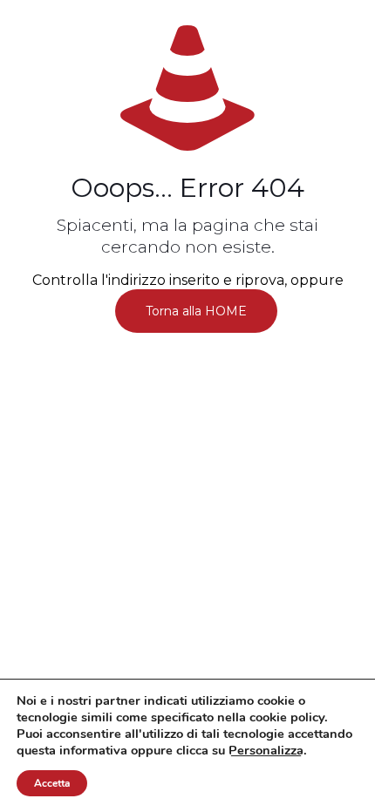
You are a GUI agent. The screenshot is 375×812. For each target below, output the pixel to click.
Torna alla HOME (196, 311)
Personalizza (265, 750)
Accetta (52, 783)
